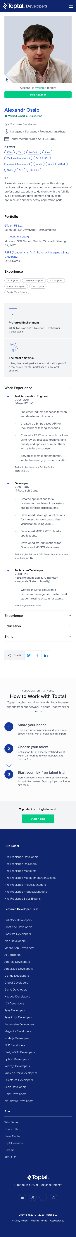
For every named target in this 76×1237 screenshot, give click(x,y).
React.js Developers (17, 1066)
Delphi (39, 163)
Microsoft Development (18, 163)
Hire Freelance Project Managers (25, 885)
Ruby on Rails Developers (20, 1073)
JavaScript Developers (18, 1017)
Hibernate (34, 169)
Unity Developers (15, 1094)
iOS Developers (14, 1003)
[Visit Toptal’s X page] (33, 1197)
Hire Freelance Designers (20, 864)
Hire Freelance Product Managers (25, 892)
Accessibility (57, 1220)
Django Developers (16, 975)
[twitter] (29, 655)
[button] (38, 388)
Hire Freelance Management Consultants (30, 878)
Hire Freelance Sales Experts (22, 898)
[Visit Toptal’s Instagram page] (53, 1197)
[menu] (71, 6)
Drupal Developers (16, 982)
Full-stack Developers (18, 920)
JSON (9, 152)
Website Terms (38, 1220)
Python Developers (16, 1059)
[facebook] (37, 655)
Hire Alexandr (38, 94)
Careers (9, 1150)
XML (20, 152)
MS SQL (61, 163)
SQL (46, 158)
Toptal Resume (13, 1143)
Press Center (12, 1136)
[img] (23, 116)
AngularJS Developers (18, 969)
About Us (10, 1157)
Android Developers (17, 962)
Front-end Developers (18, 927)
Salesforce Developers (18, 1080)
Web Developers (14, 941)
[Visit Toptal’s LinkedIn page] (22, 1197)
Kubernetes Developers (19, 1024)
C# (37, 158)
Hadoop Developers (17, 996)
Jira (50, 163)
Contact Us (11, 1129)
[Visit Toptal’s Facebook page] (43, 1197)
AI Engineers (12, 955)
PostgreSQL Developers (19, 1052)
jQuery (10, 169)
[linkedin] (46, 655)
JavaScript (34, 152)
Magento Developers (17, 1031)
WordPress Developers (18, 1101)
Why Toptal (11, 1122)
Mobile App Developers (19, 948)
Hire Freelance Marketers (20, 871)
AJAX (47, 152)
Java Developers (15, 1010)
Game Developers (15, 989)
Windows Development (18, 158)
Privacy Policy (19, 1220)
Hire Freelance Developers (21, 857)
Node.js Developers (17, 1038)
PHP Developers (14, 1045)
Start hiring (38, 819)
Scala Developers (15, 1087)
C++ (21, 169)
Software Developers (17, 934)
